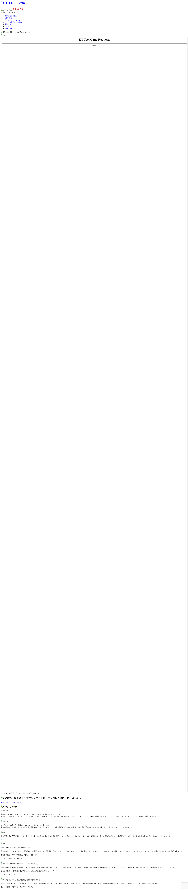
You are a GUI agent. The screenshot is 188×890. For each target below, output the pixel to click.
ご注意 (7, 26)
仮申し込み (9, 28)
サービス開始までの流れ (13, 22)
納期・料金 (9, 18)
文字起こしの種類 (11, 16)
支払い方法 (9, 24)
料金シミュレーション (12, 20)
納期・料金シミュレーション (11, 802)
